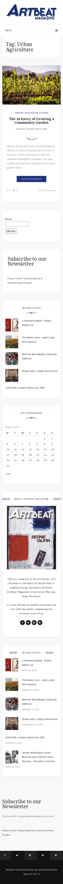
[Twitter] (17, 855)
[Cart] (56, 855)
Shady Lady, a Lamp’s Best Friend (39, 371)
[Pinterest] (43, 855)
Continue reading (31, 179)
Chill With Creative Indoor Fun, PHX (24, 388)
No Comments (48, 190)
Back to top (30, 874)
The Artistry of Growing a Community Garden (31, 121)
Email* (8, 219)
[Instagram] (30, 855)
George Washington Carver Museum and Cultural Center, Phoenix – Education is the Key (38, 757)
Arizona (19, 113)
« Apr (8, 474)
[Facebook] (5, 855)
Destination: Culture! (36, 113)
